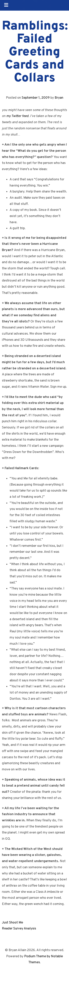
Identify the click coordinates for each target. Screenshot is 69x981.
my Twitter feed (17, 116)
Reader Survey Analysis (19, 928)
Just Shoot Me (12, 922)
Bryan (59, 98)
